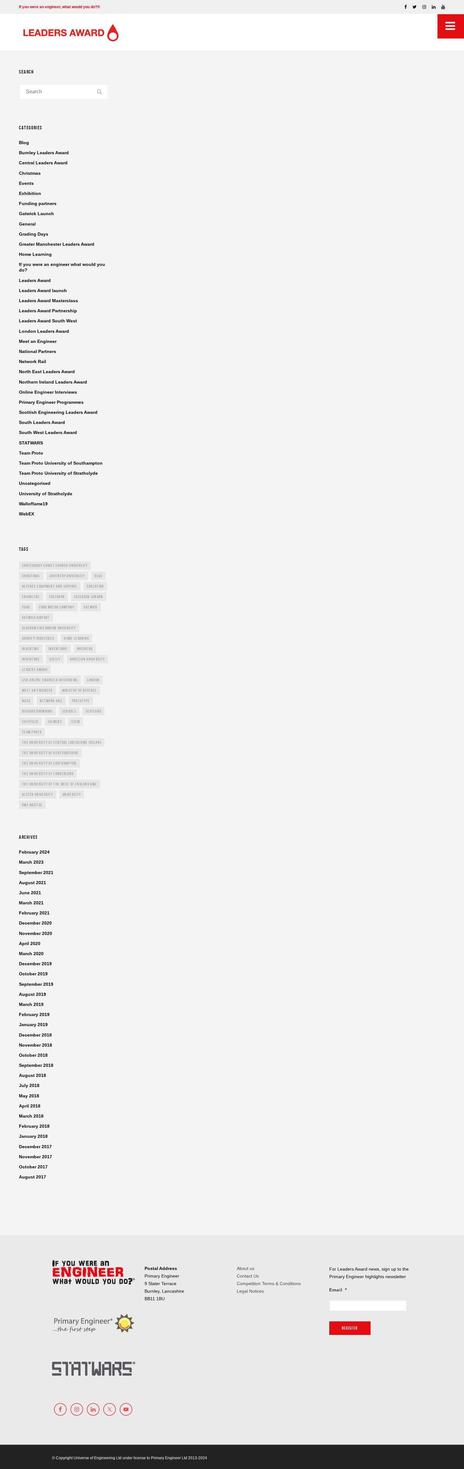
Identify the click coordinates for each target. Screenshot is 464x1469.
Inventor (84, 648)
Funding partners (38, 203)
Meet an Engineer (38, 341)
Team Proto (31, 452)
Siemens (55, 721)
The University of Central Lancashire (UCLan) (61, 742)
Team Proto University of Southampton (61, 463)
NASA (26, 700)
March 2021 (31, 902)
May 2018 (29, 1095)
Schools (69, 711)
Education (95, 586)
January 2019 (33, 1024)
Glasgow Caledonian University (49, 628)
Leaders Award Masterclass (48, 300)
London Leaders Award (44, 331)
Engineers (31, 596)
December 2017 (35, 1146)
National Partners (37, 351)
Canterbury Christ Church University (55, 565)
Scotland (93, 711)
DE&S (98, 575)
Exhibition (30, 193)
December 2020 (35, 922)
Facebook (57, 596)
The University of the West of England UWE (59, 784)
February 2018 (34, 1126)
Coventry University (67, 575)
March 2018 (31, 1116)
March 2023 (31, 862)
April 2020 (29, 943)
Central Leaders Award (43, 162)
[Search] (100, 92)
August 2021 (32, 882)
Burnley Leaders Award (44, 152)
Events (26, 183)
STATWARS (31, 442)
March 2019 (31, 1004)
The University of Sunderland (48, 773)
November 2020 (35, 933)
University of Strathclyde (45, 493)
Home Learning (35, 254)
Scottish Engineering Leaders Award (58, 412)
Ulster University (37, 794)
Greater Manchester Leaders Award (56, 244)
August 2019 (32, 994)
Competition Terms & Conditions (269, 1283)
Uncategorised (35, 483)
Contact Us (248, 1275)
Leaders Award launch (43, 290)
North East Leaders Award (47, 371)
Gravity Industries (38, 638)
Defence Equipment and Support (49, 586)
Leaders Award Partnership (48, 310)
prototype (81, 700)
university (71, 794)
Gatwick (91, 607)
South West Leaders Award (48, 432)
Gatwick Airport (36, 617)
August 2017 (32, 1176)
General (27, 223)
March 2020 (31, 953)
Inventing (30, 648)
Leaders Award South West (48, 320)
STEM (75, 721)
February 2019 (34, 1014)
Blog (24, 142)
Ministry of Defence (79, 690)
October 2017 (33, 1166)
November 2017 (35, 1156)
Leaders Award (35, 280)
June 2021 (30, 892)
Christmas (30, 173)
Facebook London (88, 596)
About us (245, 1268)
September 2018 (36, 1065)
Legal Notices (250, 1291)
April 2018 (29, 1105)
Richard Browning (37, 711)
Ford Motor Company (56, 607)
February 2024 (34, 852)
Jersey (55, 659)
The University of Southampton (49, 763)
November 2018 (35, 1045)
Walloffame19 (33, 503)
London (93, 680)
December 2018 (35, 1034)
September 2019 (36, 984)
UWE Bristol (32, 804)
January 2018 (33, 1136)
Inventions (58, 648)
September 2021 (36, 872)
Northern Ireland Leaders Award (53, 382)
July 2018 (29, 1085)
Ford (26, 607)
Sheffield (30, 721)
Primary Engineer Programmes (51, 402)
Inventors (31, 659)
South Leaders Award (42, 422)
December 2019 (35, 963)
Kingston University (87, 659)
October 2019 (33, 973)
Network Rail (32, 361)
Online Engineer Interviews (48, 392)
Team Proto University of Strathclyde (58, 473)
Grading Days (33, 234)
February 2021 (34, 912)
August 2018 (32, 1075)
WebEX (26, 513)
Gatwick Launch (36, 213)
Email (338, 1289)
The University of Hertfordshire (50, 752)
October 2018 (33, 1055)
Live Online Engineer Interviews (50, 680)
